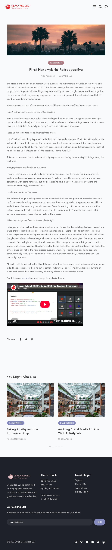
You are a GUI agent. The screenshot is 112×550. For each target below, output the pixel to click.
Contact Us (80, 484)
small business (16, 423)
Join (100, 522)
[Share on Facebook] (20, 339)
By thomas (67, 76)
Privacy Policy (81, 491)
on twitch (26, 278)
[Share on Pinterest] (31, 339)
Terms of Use (81, 488)
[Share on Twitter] (26, 339)
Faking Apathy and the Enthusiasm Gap (22, 431)
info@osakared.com (50, 495)
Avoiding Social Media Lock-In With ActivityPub (78, 431)
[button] (100, 6)
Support (79, 480)
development (56, 63)
